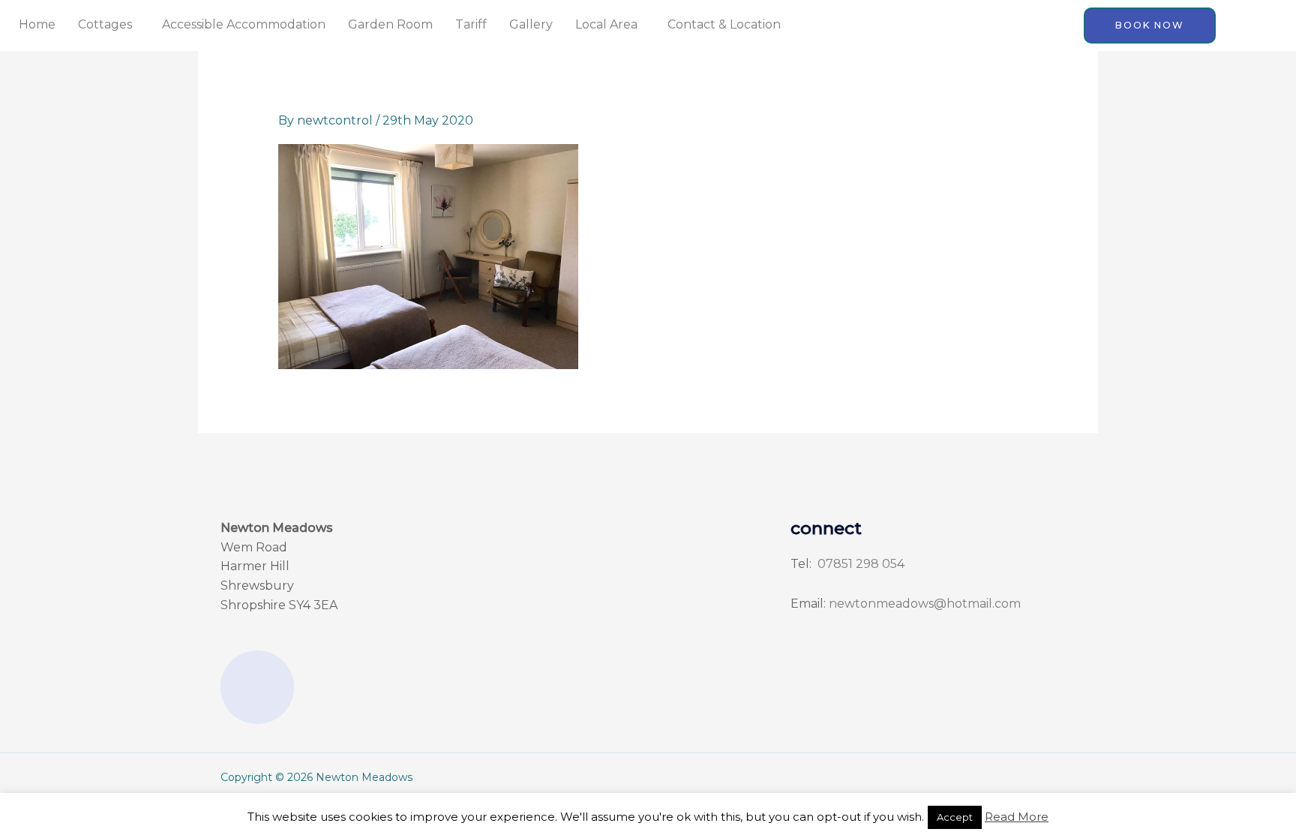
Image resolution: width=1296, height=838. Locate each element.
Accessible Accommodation (244, 24)
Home (37, 24)
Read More (1016, 816)
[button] (109, 25)
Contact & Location (724, 24)
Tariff (471, 24)
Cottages (105, 24)
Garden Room (390, 24)
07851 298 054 (859, 564)
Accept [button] (955, 817)
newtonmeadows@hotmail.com (925, 603)
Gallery (531, 24)
